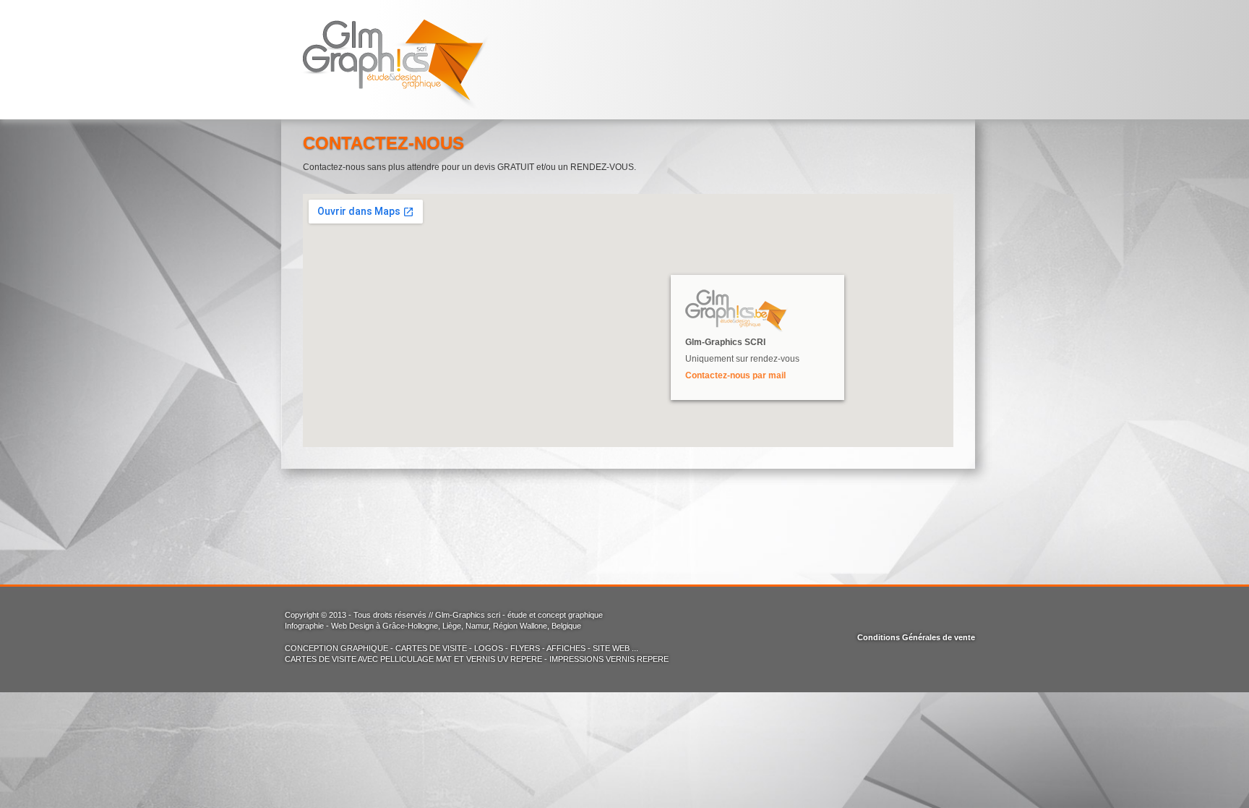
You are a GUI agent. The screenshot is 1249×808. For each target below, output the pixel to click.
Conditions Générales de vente (916, 637)
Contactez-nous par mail (735, 375)
